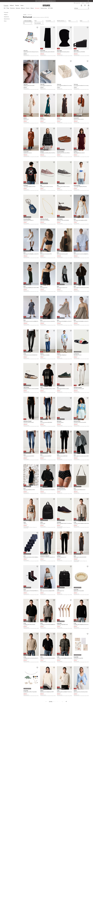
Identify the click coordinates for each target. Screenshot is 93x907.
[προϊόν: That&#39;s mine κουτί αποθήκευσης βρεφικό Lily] (48, 71)
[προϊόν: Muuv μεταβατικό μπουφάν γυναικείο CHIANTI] (81, 273)
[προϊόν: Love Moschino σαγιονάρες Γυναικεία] (81, 341)
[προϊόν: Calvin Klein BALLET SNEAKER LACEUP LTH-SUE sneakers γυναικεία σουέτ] (64, 509)
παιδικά (17, 5)
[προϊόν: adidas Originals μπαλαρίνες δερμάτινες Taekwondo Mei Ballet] (31, 374)
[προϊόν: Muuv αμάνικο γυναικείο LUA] (64, 273)
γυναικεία (6, 5)
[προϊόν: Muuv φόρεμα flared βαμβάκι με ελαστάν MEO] (31, 240)
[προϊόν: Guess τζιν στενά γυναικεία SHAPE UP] (48, 442)
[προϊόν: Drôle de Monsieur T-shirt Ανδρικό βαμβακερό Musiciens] (81, 172)
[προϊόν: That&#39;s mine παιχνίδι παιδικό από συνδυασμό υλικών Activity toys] (31, 37)
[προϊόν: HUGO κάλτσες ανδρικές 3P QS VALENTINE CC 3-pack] (31, 576)
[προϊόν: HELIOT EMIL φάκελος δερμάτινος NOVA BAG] (81, 37)
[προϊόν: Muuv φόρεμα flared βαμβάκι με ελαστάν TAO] (64, 307)
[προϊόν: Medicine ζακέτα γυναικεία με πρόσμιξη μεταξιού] (81, 678)
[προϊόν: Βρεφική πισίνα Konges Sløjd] (81, 576)
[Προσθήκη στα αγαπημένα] (37, 27)
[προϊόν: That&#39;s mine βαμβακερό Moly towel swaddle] (31, 71)
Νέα (5, 8)
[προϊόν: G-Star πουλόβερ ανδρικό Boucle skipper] (31, 610)
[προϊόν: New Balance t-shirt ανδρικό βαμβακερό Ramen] (31, 172)
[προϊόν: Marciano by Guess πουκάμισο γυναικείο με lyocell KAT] (81, 408)
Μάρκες (32, 8)
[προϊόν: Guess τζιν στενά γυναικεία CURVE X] (31, 442)
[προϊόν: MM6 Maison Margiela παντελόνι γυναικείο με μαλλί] (81, 374)
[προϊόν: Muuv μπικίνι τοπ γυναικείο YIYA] (48, 240)
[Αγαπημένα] (85, 5)
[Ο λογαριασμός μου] (81, 5)
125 (62, 701)
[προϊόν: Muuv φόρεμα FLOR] (48, 273)
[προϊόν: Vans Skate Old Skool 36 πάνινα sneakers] (64, 374)
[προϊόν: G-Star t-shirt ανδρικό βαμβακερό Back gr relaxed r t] (48, 374)
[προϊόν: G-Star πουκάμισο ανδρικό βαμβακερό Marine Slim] (81, 509)
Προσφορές (37, 8)
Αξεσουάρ (18, 8)
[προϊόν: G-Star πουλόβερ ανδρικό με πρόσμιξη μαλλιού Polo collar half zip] (31, 644)
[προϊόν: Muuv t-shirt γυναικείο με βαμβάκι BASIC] (48, 576)
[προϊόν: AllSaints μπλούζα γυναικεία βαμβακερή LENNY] (48, 678)
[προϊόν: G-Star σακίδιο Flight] (48, 509)
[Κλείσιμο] (88, 1)
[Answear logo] (46, 5)
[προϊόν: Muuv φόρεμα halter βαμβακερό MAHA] (81, 206)
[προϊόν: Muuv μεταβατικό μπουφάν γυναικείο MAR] (81, 442)
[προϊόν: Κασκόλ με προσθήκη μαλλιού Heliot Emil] (48, 37)
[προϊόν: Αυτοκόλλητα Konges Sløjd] (81, 644)
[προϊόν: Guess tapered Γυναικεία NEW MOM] (64, 442)
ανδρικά (12, 5)
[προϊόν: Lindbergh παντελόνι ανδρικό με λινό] (64, 543)
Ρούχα (8, 8)
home (22, 5)
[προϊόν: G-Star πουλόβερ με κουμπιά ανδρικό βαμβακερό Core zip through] (48, 610)
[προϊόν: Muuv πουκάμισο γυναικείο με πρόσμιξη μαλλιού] (48, 307)
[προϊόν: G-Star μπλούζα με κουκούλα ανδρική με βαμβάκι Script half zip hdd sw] (48, 644)
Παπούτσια (12, 8)
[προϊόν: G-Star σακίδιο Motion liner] (64, 576)
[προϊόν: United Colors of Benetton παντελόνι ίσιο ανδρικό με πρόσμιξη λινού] (48, 543)
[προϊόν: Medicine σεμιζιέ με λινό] (31, 105)
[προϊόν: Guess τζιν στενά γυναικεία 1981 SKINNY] (48, 408)
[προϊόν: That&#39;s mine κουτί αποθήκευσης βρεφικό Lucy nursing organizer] (64, 71)
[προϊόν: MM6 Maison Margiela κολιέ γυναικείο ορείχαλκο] (48, 206)
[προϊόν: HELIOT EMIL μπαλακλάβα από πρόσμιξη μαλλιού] (64, 37)
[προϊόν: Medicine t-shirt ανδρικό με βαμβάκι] (48, 341)
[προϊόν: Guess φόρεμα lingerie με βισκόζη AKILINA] (81, 543)
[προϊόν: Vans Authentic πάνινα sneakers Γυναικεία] (48, 172)
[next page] (66, 701)
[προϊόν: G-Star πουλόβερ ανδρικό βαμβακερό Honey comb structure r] (81, 610)
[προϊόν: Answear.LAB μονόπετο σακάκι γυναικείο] (81, 105)
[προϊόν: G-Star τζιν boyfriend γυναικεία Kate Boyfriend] (31, 341)
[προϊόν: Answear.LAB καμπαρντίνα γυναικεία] (31, 139)
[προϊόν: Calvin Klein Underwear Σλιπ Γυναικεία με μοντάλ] (64, 475)
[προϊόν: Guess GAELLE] (31, 509)
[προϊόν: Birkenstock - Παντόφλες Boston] (64, 408)
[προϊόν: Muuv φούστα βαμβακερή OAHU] (31, 475)
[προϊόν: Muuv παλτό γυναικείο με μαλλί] (64, 240)
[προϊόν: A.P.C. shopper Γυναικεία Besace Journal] (81, 475)
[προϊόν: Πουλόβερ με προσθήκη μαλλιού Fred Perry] (48, 139)
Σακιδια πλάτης (44, 8)
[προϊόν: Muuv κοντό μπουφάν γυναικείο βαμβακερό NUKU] (48, 475)
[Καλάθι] (88, 5)
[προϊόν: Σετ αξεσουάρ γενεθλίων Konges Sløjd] (31, 678)
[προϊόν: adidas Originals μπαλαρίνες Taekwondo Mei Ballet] (64, 206)
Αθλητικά (23, 8)
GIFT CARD (50, 8)
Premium (27, 8)
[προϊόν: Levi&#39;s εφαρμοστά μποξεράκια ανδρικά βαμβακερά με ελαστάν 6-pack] (31, 543)
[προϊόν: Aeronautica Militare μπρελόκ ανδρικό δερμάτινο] (31, 206)
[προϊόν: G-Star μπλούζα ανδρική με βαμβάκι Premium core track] (64, 678)
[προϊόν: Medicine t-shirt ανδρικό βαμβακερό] (64, 341)
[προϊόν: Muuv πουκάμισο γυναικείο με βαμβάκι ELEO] (81, 240)
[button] (28, 21)
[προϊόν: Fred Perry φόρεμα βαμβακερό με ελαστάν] (81, 139)
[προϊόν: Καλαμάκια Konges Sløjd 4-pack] (64, 610)
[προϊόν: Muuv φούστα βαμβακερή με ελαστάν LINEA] (31, 273)
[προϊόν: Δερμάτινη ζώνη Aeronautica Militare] (64, 139)
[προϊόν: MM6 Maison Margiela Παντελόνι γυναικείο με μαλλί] (31, 408)
